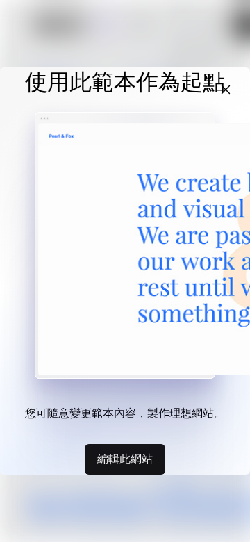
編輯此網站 (125, 459)
